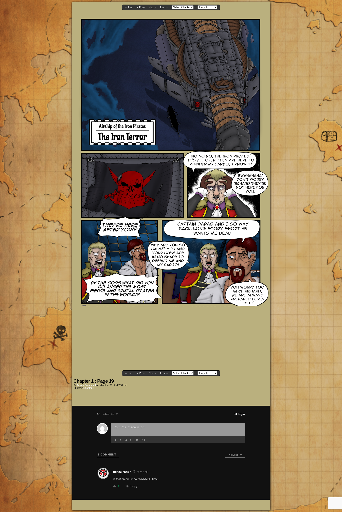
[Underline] (126, 440)
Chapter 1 (88, 388)
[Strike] (131, 440)
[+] (143, 439)
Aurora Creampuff (86, 385)
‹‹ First (129, 7)
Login (241, 414)
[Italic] (120, 440)
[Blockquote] (137, 440)
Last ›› (164, 7)
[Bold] (115, 440)
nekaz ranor (122, 471)
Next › (152, 7)
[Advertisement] (171, 339)
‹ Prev (141, 7)
